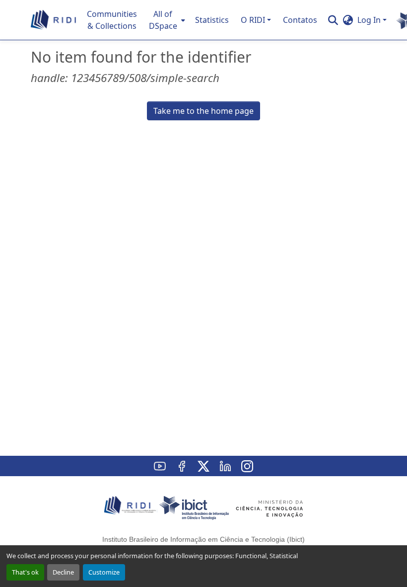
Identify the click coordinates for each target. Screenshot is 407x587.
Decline (63, 572)
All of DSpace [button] (163, 19)
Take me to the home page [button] (203, 110)
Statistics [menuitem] (212, 19)
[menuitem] (166, 20)
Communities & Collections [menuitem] (112, 19)
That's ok (25, 572)
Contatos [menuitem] (300, 19)
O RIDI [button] (253, 19)
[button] (54, 20)
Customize (104, 572)
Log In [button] (370, 19)
